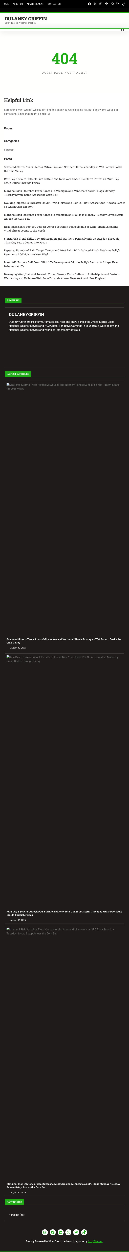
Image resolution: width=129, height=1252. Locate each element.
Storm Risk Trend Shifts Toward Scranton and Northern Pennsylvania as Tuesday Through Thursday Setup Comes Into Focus (61, 240)
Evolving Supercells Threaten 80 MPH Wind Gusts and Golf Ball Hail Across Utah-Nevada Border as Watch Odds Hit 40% (64, 204)
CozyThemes (95, 1241)
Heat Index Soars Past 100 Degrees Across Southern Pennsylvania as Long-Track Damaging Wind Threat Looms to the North (61, 228)
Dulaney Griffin (26, 18)
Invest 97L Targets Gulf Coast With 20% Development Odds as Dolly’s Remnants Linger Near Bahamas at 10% (61, 264)
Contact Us (54, 4)
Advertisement (35, 4)
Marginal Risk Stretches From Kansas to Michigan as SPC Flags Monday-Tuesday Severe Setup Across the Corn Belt (63, 216)
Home (6, 4)
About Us (18, 4)
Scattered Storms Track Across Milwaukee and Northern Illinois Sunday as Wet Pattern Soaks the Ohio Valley (63, 169)
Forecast (9, 149)
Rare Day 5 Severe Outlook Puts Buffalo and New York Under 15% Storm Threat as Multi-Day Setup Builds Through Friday (61, 180)
